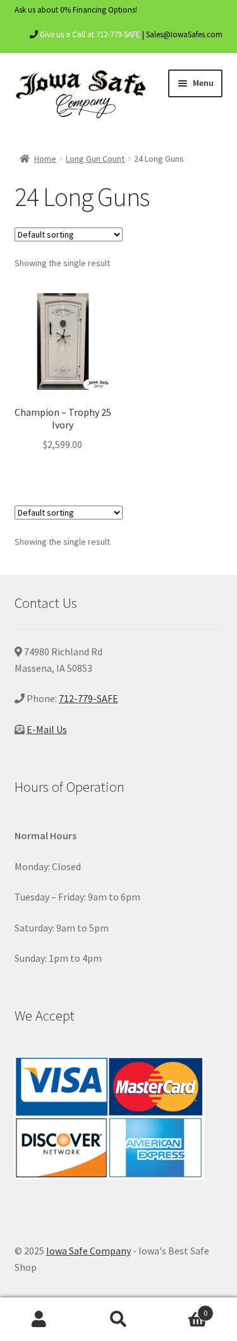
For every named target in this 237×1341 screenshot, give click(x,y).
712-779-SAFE (88, 698)
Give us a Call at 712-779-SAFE (90, 34)
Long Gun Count (95, 158)
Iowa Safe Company (88, 1250)
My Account (39, 1319)
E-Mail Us (47, 729)
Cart (182, 1308)
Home (45, 158)
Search (118, 1319)
